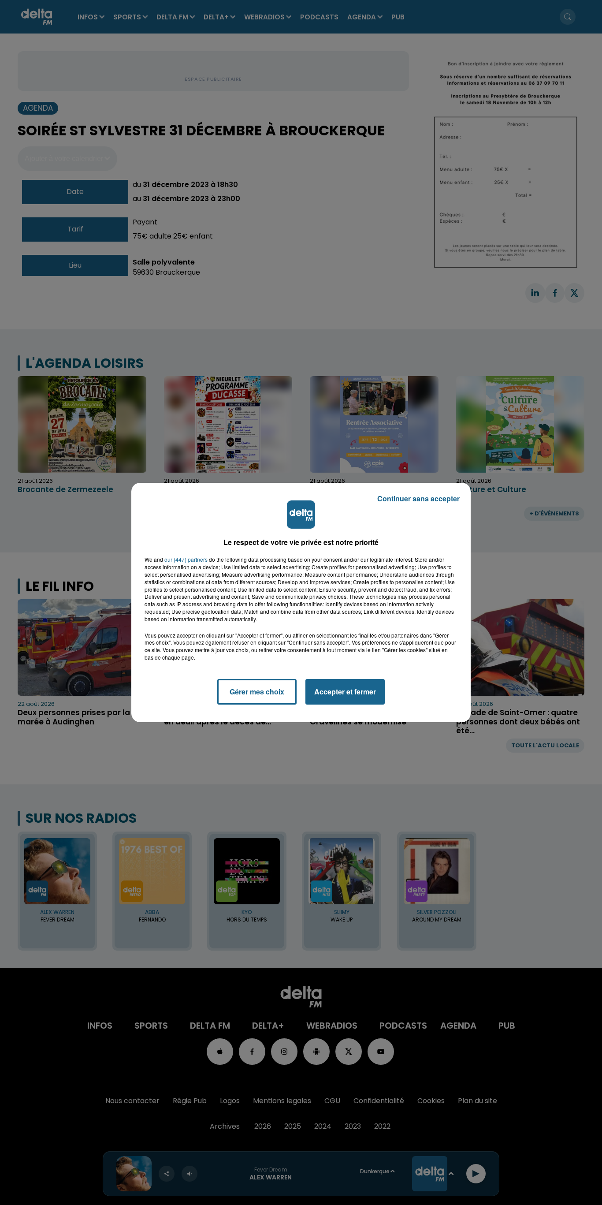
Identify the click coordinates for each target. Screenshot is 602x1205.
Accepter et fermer (345, 691)
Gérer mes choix (257, 691)
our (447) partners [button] (186, 559)
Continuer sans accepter (418, 498)
